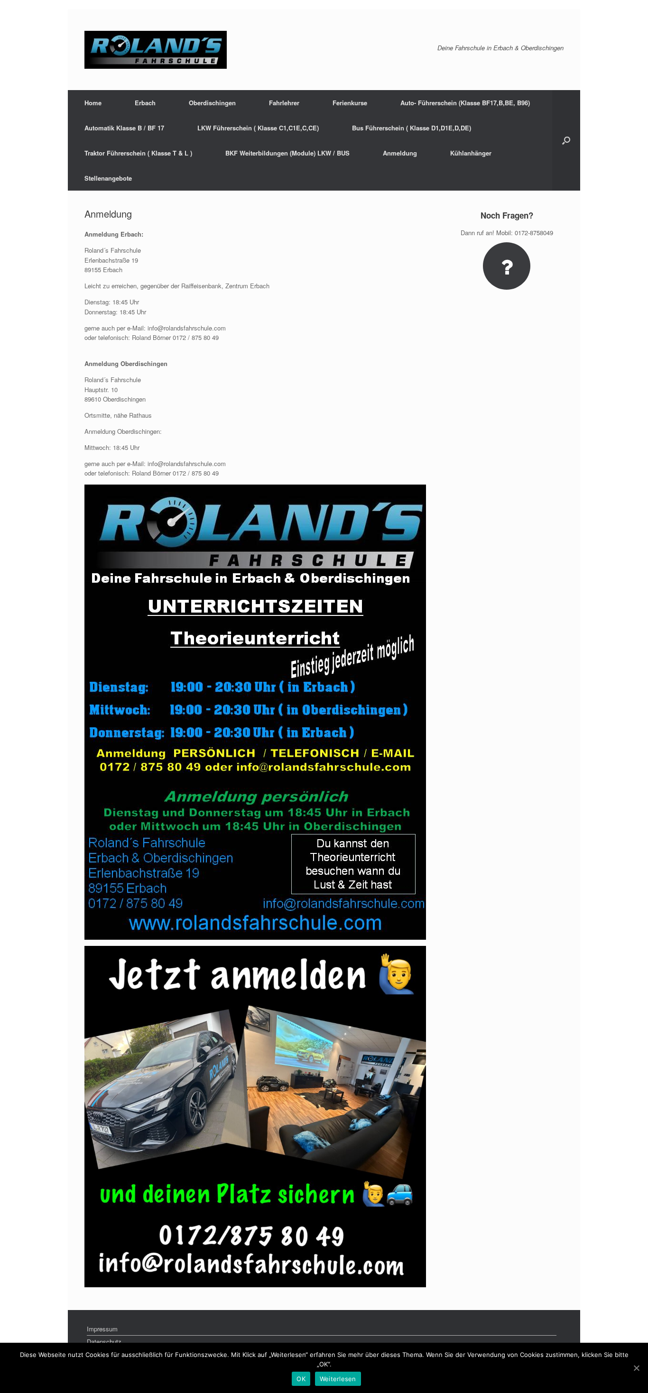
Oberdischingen (212, 102)
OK (300, 1379)
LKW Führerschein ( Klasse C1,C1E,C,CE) (258, 127)
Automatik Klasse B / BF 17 (124, 127)
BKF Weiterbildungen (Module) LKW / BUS (287, 152)
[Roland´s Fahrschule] (155, 50)
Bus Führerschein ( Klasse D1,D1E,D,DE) (411, 127)
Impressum (102, 1328)
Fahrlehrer (284, 102)
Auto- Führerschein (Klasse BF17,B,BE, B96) (465, 102)
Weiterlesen (338, 1379)
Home (93, 102)
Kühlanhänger (470, 152)
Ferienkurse (350, 102)
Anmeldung (400, 152)
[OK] (636, 1368)
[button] (566, 140)
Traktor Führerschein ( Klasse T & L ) (138, 152)
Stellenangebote (108, 178)
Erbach (145, 102)
